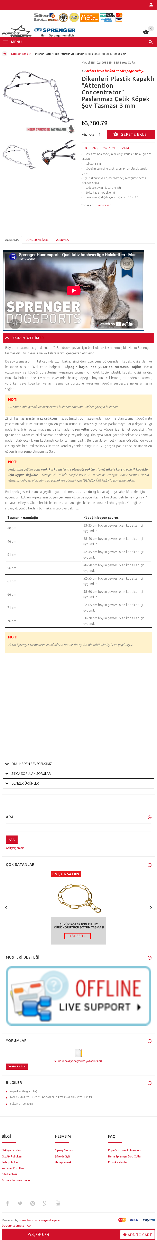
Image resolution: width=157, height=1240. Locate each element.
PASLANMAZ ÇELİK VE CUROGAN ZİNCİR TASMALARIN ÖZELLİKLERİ (51, 1097)
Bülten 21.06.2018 (21, 1103)
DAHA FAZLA (17, 1066)
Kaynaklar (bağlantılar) (23, 1091)
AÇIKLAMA (12, 239)
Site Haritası (9, 1174)
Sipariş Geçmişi (64, 1150)
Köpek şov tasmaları (21, 54)
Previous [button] (6, 156)
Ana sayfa (4, 53)
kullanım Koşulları (13, 1168)
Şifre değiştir (63, 1156)
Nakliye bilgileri (11, 1150)
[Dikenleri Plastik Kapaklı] (19, 157)
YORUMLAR (63, 239)
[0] (146, 33)
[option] (19, 157)
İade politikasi (10, 1162)
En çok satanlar (117, 1162)
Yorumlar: (87, 205)
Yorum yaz (104, 205)
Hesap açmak (63, 1162)
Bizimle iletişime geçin (16, 1180)
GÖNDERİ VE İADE (37, 239)
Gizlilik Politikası (12, 1156)
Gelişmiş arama (15, 848)
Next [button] (71, 156)
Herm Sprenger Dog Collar (124, 1156)
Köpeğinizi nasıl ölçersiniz (124, 1150)
